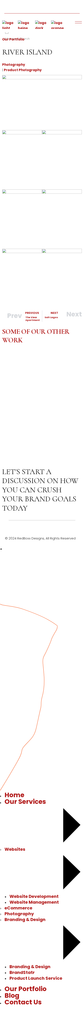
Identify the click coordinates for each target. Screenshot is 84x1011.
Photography (13, 64)
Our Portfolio (13, 39)
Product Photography (23, 70)
